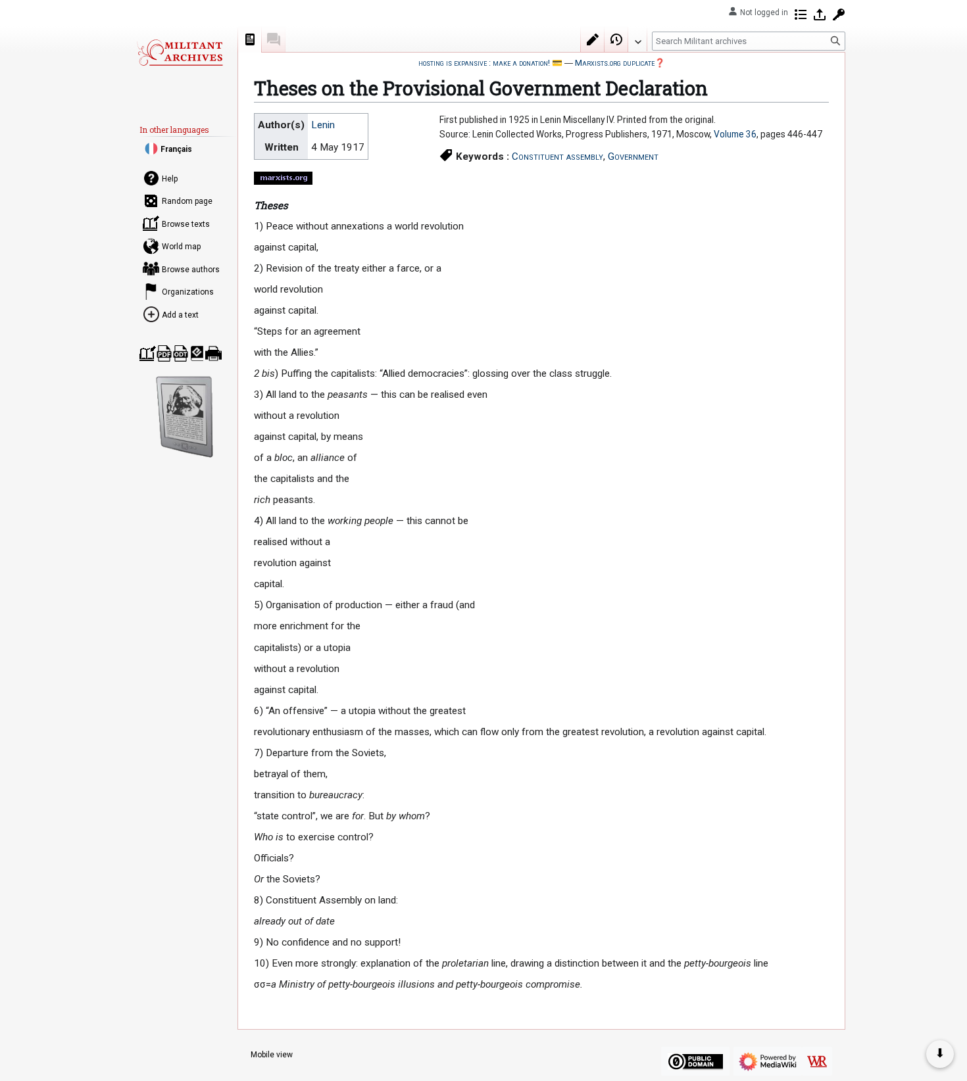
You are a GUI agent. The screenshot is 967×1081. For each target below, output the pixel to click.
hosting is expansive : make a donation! (484, 63)
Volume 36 (735, 134)
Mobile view (272, 1054)
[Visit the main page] (179, 52)
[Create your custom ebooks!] (184, 417)
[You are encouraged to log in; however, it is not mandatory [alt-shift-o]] (819, 14)
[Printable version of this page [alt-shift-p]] (213, 353)
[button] (637, 38)
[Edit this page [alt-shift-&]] (593, 39)
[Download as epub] (197, 353)
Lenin (323, 125)
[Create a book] (147, 353)
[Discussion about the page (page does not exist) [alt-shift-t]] (273, 39)
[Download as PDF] (164, 353)
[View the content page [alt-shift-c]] (250, 39)
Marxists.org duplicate (615, 63)
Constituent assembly (557, 156)
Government (633, 156)
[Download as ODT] (180, 353)
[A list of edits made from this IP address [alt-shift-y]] (800, 14)
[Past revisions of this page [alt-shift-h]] (616, 39)
